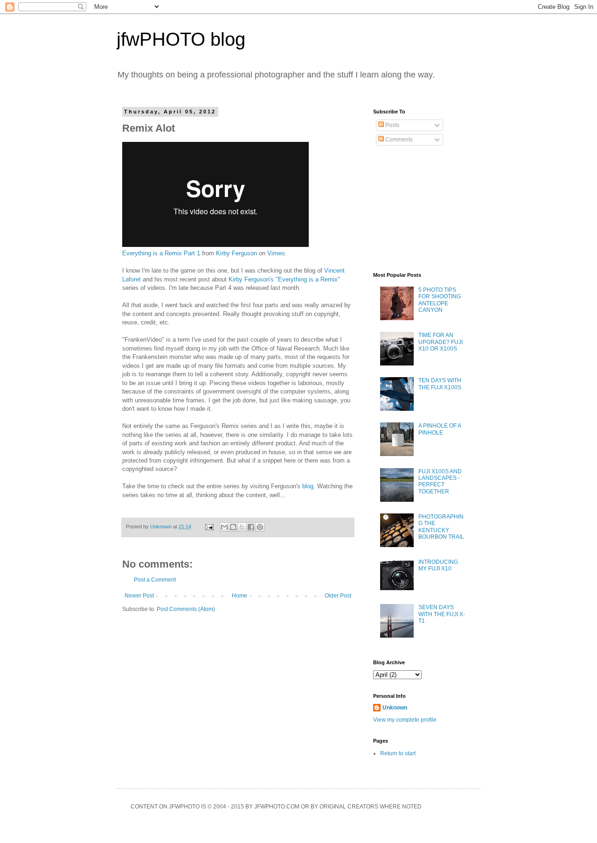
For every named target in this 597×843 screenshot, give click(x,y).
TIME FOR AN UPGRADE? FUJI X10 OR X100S (440, 342)
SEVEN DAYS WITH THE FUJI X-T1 (441, 614)
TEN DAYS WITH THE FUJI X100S (439, 383)
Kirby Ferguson (236, 253)
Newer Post (139, 595)
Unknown (394, 707)
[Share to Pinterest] (259, 527)
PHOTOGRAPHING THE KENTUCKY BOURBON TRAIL (441, 526)
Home (239, 595)
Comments (398, 139)
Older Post (338, 595)
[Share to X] (242, 527)
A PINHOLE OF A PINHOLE (439, 429)
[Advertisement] (419, 209)
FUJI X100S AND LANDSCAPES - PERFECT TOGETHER (440, 481)
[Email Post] (209, 526)
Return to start (398, 753)
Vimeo (276, 253)
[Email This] (224, 527)
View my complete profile (405, 720)
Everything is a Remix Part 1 (161, 253)
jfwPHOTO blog (181, 39)
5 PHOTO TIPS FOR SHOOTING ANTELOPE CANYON (439, 300)
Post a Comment (155, 579)
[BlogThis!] (233, 527)
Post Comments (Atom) (186, 609)
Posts (391, 125)
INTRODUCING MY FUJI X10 (438, 565)
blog (307, 486)
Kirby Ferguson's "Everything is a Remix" (284, 279)
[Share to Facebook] (251, 527)
